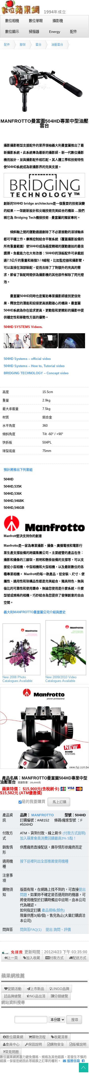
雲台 (38, 45)
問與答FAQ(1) (31, 930)
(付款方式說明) (74, 833)
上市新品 (37, 989)
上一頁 (12, 958)
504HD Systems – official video (27, 359)
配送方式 (79, 958)
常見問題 (12, 1052)
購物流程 (39, 1037)
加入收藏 (33, 958)
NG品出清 (37, 996)
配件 (7, 45)
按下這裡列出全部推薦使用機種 (44, 861)
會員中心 (12, 1044)
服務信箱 (73, 1061)
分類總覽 (61, 996)
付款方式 (57, 958)
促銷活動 (14, 989)
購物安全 (57, 1044)
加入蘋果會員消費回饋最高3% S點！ (48, 838)
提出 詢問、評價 (58, 930)
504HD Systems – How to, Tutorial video (34, 366)
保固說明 (35, 1044)
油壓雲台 (57, 45)
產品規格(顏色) (53, 910)
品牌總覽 (14, 996)
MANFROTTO (42, 815)
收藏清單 (61, 1037)
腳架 (23, 45)
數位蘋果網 (14, 1037)
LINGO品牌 (60, 989)
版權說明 (79, 1044)
